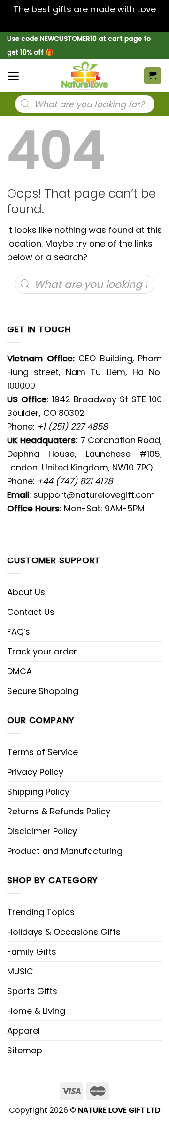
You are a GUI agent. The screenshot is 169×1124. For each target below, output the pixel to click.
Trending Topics (41, 912)
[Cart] (152, 76)
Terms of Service (42, 752)
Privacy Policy (35, 772)
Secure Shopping (42, 691)
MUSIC (20, 971)
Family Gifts (31, 951)
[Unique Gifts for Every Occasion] (84, 75)
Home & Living (36, 1011)
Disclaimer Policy (42, 831)
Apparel (23, 1030)
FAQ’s (18, 632)
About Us (26, 592)
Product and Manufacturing (65, 851)
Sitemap (24, 1050)
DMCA (19, 671)
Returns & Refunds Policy (58, 811)
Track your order (42, 651)
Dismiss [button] (84, 23)
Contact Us (30, 612)
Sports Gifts (32, 991)
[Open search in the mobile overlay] (84, 104)
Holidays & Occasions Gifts (64, 932)
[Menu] (13, 76)
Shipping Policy (38, 791)
